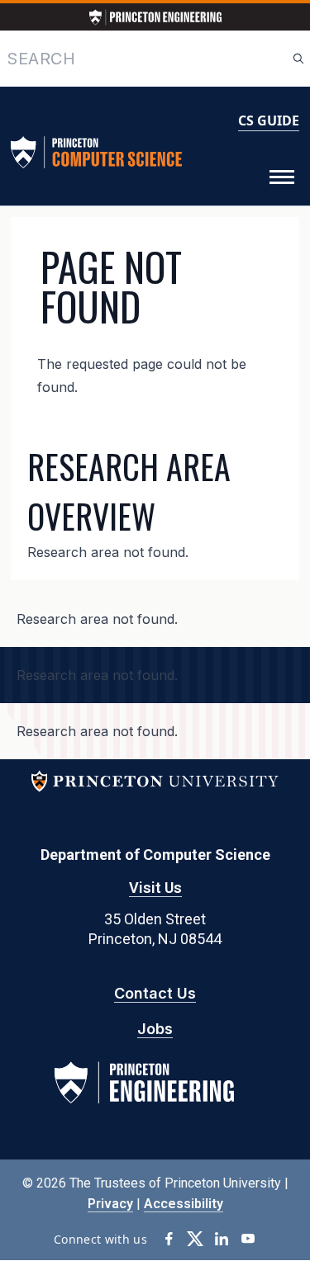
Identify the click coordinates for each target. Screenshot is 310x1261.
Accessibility (183, 1203)
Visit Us (155, 887)
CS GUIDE (268, 120)
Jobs (155, 1028)
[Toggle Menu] (282, 177)
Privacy (110, 1203)
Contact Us (155, 993)
